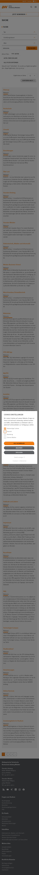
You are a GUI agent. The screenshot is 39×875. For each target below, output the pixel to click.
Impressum (15, 461)
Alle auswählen (19, 443)
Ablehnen (19, 448)
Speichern (19, 452)
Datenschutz (23, 461)
